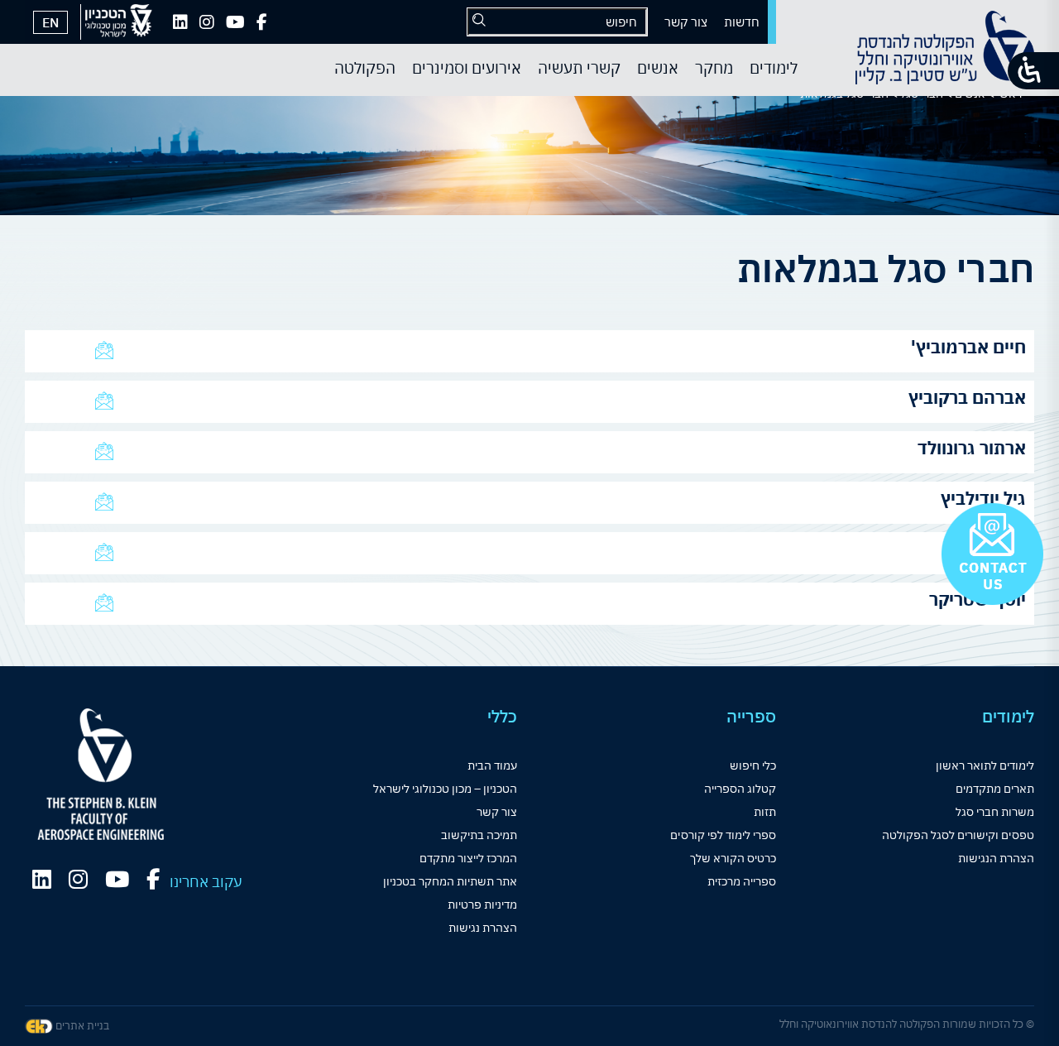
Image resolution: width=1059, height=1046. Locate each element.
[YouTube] (235, 22)
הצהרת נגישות (482, 927)
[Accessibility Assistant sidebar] (1033, 70)
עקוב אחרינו (206, 881)
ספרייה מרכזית (741, 881)
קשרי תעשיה (579, 68)
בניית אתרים (81, 1026)
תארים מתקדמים (995, 788)
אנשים (657, 68)
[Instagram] (206, 22)
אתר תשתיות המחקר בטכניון (450, 881)
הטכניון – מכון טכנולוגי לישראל (445, 788)
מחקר (714, 68)
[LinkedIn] (180, 22)
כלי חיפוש (753, 765)
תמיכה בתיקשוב (479, 835)
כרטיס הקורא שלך (733, 858)
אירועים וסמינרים (466, 68)
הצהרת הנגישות (996, 858)
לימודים (774, 68)
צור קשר (685, 22)
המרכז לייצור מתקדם (468, 858)
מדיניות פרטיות (482, 904)
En (50, 22)
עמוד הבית (492, 765)
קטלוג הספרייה (740, 788)
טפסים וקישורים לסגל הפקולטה (958, 835)
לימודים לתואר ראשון (985, 765)
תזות (765, 811)
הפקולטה (364, 68)
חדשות (742, 22)
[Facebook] (261, 22)
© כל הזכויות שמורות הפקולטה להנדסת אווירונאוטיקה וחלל (906, 1024)
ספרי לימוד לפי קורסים (723, 835)
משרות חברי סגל (995, 811)
